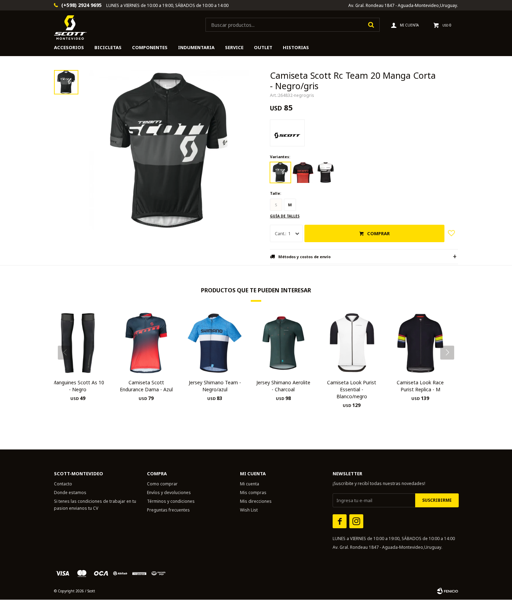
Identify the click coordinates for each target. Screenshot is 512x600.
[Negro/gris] (280, 172)
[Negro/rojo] (303, 172)
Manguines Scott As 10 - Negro (78, 386)
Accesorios (69, 47)
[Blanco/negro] (325, 172)
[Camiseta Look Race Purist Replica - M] (420, 343)
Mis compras (253, 492)
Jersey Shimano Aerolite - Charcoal (283, 386)
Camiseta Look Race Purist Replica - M (420, 386)
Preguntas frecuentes (168, 510)
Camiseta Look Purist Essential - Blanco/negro (351, 389)
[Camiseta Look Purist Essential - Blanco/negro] (352, 343)
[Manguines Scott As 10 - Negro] (78, 343)
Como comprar (162, 484)
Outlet (263, 47)
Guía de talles (285, 216)
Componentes (150, 47)
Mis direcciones (256, 501)
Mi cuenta (249, 484)
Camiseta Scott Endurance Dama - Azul (146, 386)
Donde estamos (70, 492)
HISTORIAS (296, 47)
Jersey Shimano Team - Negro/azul (215, 386)
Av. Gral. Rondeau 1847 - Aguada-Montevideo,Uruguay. (403, 5)
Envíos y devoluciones (169, 492)
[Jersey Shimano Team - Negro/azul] (215, 343)
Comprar (378, 233)
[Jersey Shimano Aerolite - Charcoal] (283, 343)
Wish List (249, 510)
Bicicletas (108, 47)
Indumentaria (196, 47)
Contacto (63, 484)
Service (234, 47)
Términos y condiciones (171, 501)
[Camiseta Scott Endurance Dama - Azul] (146, 343)
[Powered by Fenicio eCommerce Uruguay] (447, 591)
